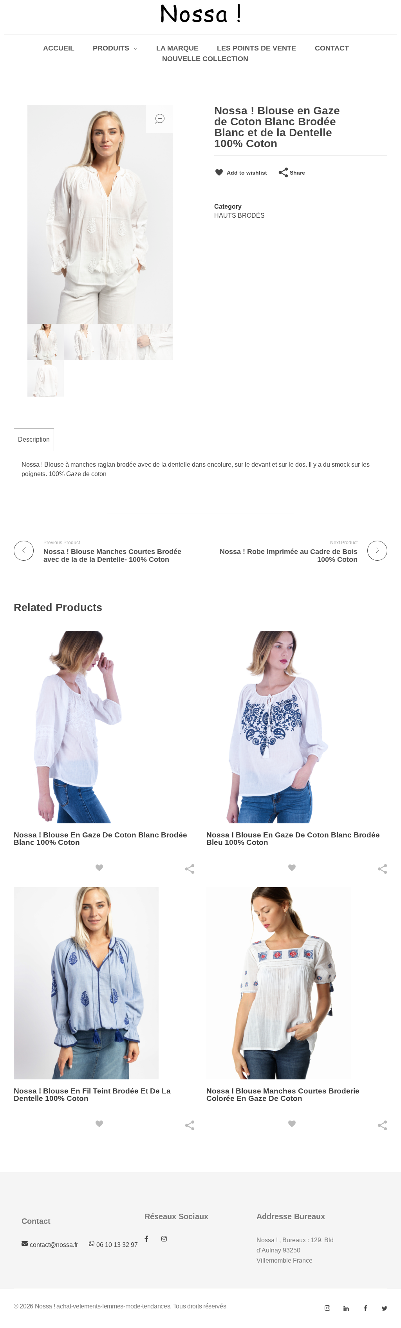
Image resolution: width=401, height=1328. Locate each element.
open (159, 119)
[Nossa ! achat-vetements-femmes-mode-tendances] (200, 13)
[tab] (34, 439)
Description (34, 439)
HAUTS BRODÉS (239, 215)
